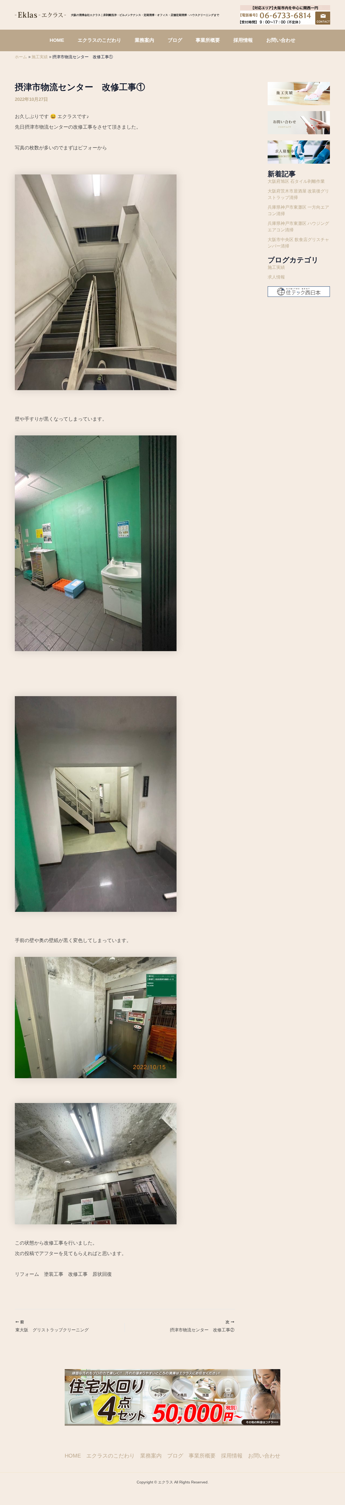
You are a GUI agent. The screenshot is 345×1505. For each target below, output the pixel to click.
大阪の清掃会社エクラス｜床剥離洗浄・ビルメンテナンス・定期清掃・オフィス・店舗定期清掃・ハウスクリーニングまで (145, 14)
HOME (73, 1456)
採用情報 (232, 1456)
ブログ (175, 1456)
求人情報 (276, 277)
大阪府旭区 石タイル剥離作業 (296, 181)
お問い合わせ (264, 1456)
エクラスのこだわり (110, 1456)
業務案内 (151, 1456)
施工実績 (276, 267)
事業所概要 (202, 1456)
